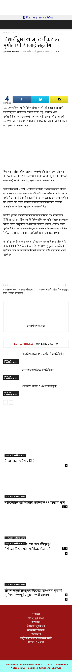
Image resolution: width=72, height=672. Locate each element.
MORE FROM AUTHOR (47, 344)
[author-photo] (36, 314)
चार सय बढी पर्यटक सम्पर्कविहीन (38, 370)
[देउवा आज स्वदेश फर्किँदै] (36, 441)
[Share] (22, 99)
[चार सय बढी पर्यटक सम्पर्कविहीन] (11, 374)
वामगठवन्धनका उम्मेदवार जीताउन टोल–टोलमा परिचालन (18, 291)
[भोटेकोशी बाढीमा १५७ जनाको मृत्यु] (11, 390)
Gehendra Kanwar (51, 667)
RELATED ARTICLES (23, 344)
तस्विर (15, 32)
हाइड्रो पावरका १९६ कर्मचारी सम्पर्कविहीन (43, 354)
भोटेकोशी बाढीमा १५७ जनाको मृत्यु (39, 386)
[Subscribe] (59, 99)
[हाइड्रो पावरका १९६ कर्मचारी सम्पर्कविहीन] (11, 358)
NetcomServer (18, 667)
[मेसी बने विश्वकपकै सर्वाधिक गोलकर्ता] (36, 529)
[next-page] (11, 402)
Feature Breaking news (10, 361)
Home (6, 32)
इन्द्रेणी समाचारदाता (13, 51)
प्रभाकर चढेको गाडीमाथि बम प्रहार (53, 289)
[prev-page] (5, 402)
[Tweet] (40, 99)
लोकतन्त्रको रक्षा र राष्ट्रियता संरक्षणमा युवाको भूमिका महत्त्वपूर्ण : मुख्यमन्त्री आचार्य (33, 592)
